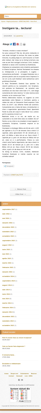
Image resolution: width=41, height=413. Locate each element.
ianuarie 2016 (7, 223)
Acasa (6, 373)
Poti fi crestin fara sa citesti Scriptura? (17, 338)
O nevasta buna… (8, 355)
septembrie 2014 (8, 281)
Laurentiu (19, 36)
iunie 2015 (6, 249)
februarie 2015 (7, 267)
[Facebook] (19, 380)
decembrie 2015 (8, 227)
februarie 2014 (7, 308)
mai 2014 (5, 299)
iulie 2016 (6, 214)
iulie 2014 (6, 290)
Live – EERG (28, 376)
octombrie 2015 (8, 236)
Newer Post (20, 189)
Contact (11, 376)
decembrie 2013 (8, 316)
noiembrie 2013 (8, 321)
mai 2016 (5, 218)
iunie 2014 (6, 294)
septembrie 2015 (8, 241)
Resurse (34, 373)
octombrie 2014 (8, 276)
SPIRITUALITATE (24, 21)
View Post (34, 21)
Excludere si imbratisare (11, 364)
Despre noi (14, 373)
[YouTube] (22, 380)
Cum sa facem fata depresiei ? (13, 346)
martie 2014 (6, 303)
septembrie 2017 (8, 209)
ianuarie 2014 (7, 312)
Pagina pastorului (12, 21)
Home (3, 21)
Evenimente (24, 373)
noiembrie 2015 (8, 232)
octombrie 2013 (8, 325)
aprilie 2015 (6, 258)
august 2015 (7, 245)
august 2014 (7, 285)
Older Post (20, 194)
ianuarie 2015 (7, 272)
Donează (19, 376)
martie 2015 (6, 263)
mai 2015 (5, 254)
